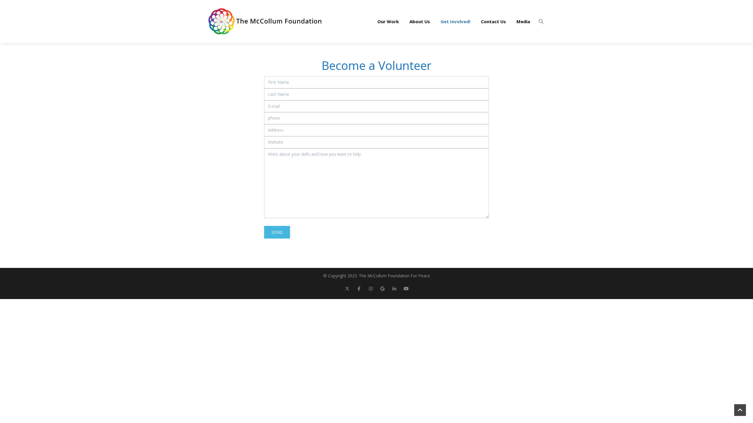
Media (523, 21)
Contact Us (493, 21)
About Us (419, 21)
